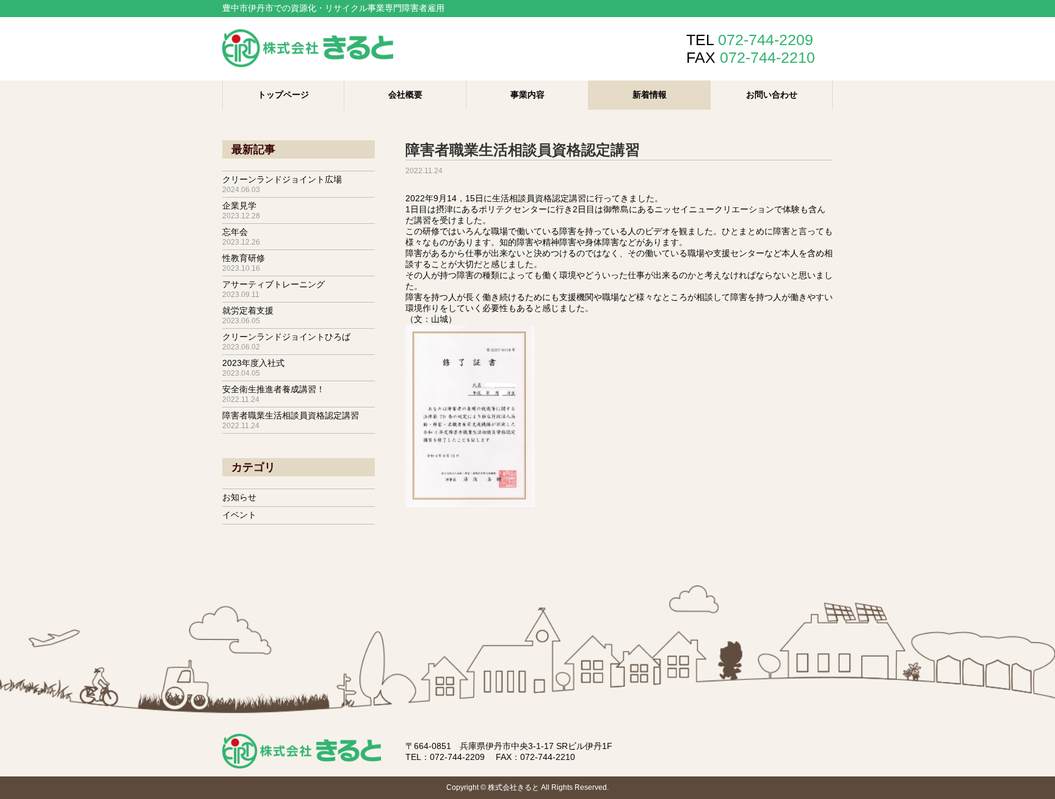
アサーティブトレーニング (273, 289)
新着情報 (650, 94)
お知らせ (239, 497)
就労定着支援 (248, 315)
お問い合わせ (771, 94)
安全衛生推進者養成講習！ (273, 394)
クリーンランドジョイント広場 (282, 184)
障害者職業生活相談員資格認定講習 (290, 420)
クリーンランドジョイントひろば (286, 341)
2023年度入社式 (253, 368)
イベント (239, 515)
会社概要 (405, 94)
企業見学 (241, 210)
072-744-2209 (457, 757)
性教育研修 (243, 263)
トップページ (283, 94)
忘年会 (241, 236)
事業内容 (527, 94)
